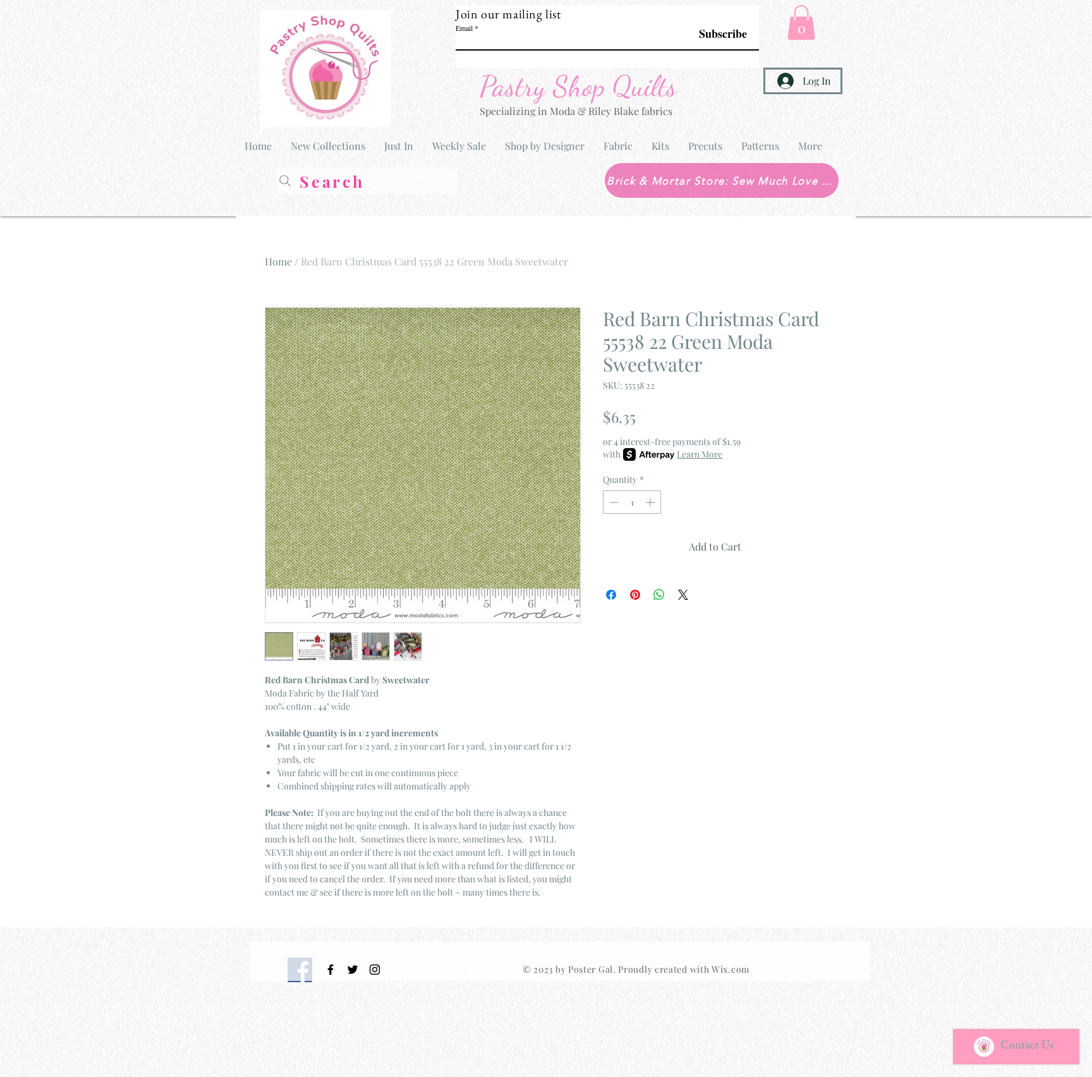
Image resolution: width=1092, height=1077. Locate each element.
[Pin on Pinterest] (635, 594)
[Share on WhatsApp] (659, 594)
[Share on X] (683, 594)
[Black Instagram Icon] (375, 970)
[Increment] (651, 502)
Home (278, 261)
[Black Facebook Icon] (330, 970)
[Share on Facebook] (611, 594)
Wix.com (730, 969)
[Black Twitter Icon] (353, 970)
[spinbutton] (632, 502)
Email (464, 28)
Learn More (699, 454)
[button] (801, 22)
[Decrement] (613, 502)
